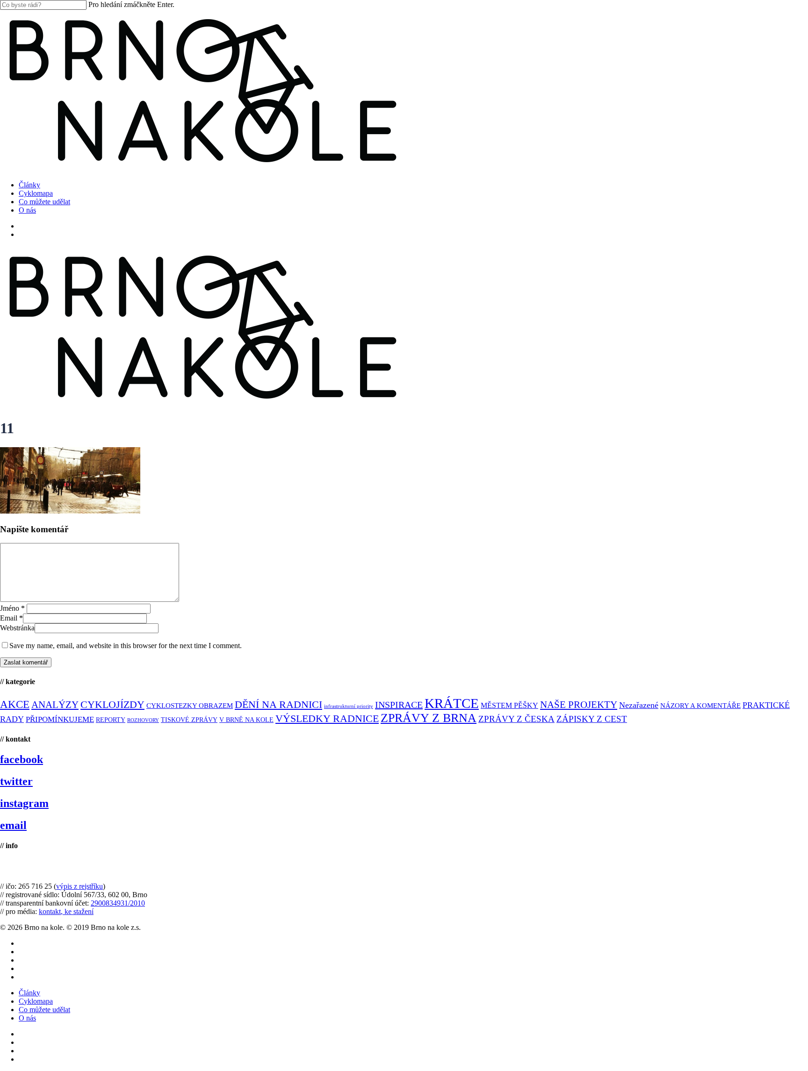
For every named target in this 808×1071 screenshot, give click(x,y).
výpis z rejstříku (79, 886)
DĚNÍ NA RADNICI (278, 704)
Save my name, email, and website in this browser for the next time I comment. (125, 646)
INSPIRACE (399, 705)
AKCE (14, 704)
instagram (24, 803)
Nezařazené (638, 705)
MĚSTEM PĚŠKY (509, 705)
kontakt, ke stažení (66, 911)
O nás (27, 1018)
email (13, 825)
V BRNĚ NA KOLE (246, 719)
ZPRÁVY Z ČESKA (516, 719)
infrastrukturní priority (348, 706)
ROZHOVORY (143, 720)
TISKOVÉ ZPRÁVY (189, 719)
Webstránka (17, 628)
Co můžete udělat (44, 1010)
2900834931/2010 (118, 903)
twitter (16, 781)
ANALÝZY (55, 705)
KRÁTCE (452, 703)
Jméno (12, 608)
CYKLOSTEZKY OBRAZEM (189, 705)
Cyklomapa (36, 1001)
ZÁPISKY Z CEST (591, 719)
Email (11, 618)
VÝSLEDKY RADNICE (327, 718)
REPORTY (110, 719)
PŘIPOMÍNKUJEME (60, 719)
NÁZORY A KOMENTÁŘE (700, 705)
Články (29, 993)
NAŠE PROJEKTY (578, 704)
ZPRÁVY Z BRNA (428, 718)
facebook (21, 759)
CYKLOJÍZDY (112, 704)
